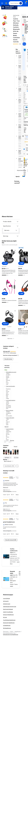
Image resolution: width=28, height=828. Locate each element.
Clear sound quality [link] (10, 386)
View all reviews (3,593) (10, 540)
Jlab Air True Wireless (8, 612)
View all (15, 446)
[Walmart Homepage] (6, 3)
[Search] (20, 3)
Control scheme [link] (9, 429)
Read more (5, 487)
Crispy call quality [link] (10, 417)
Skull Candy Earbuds (8, 609)
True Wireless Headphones (9, 620)
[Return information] (23, 41)
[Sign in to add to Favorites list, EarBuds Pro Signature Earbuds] (15, 281)
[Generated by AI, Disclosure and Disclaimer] (9, 442)
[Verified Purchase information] (14, 477)
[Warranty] (16, 230)
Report (17, 494)
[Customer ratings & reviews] (18, 347)
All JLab (5, 617)
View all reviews (8, 359)
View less (12, 440)
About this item (7, 216)
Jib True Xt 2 (6, 601)
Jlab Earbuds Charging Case (9, 606)
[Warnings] (18, 236)
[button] (16, 51)
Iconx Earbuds (6, 598)
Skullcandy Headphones (8, 622)
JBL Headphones (7, 628)
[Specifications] (18, 226)
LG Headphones (6, 625)
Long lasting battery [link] (10, 400)
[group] (19, 44)
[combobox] (16, 3)
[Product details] (18, 221)
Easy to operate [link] (9, 410)
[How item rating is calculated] (18, 355)
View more (9, 338)
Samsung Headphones (8, 614)
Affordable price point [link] (11, 372)
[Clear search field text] (18, 3)
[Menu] (2, 3)
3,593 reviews (13, 352)
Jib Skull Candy (6, 603)
